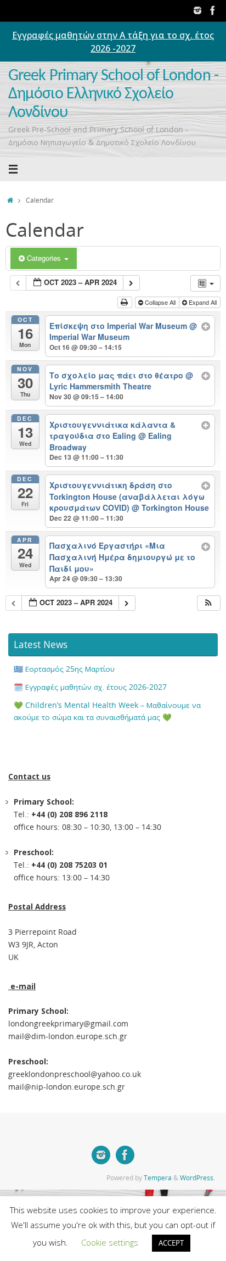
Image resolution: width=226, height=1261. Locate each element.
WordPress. (197, 1177)
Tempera (158, 1177)
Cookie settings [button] (109, 1242)
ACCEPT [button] (171, 1243)
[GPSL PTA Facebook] (213, 10)
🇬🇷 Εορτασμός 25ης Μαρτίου (64, 669)
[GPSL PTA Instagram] (197, 10)
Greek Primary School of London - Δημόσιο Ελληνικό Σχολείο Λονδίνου (113, 94)
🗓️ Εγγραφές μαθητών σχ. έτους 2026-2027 (90, 687)
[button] (208, 603)
